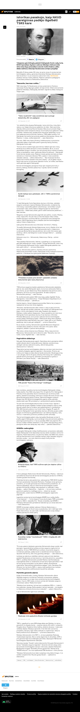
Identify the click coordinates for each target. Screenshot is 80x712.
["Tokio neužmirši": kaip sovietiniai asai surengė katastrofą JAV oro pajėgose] (40, 104)
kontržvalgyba (30, 660)
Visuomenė (26, 680)
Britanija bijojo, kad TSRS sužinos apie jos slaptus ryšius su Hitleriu (39, 465)
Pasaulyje (19, 660)
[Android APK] (6, 702)
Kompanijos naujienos (7, 696)
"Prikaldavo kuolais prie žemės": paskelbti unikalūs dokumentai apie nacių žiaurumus (37, 279)
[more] (61, 121)
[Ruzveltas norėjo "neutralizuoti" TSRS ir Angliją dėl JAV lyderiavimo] (40, 525)
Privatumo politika (31, 694)
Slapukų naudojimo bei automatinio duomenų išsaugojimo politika (54, 694)
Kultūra (33, 680)
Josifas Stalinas (58, 660)
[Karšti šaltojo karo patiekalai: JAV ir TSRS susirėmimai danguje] (40, 182)
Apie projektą (5, 694)
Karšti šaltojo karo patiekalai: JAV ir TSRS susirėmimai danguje (39, 195)
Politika (11, 680)
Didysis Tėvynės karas (39, 660)
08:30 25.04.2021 (21, 26)
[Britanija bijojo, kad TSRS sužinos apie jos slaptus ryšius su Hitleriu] (40, 452)
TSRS (24, 660)
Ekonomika (18, 680)
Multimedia (41, 680)
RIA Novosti (54, 76)
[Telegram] (40, 59)
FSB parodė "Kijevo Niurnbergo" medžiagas (34, 383)
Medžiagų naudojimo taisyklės (17, 694)
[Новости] (30, 59)
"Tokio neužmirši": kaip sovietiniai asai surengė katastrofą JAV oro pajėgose (36, 117)
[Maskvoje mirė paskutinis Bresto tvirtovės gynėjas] (40, 604)
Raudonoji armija (49, 660)
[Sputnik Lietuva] (8, 13)
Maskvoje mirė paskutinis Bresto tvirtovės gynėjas (37, 616)
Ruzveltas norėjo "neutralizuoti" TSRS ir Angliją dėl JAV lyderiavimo (39, 538)
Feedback (75, 694)
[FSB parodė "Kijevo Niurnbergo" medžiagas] (40, 371)
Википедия (23, 56)
